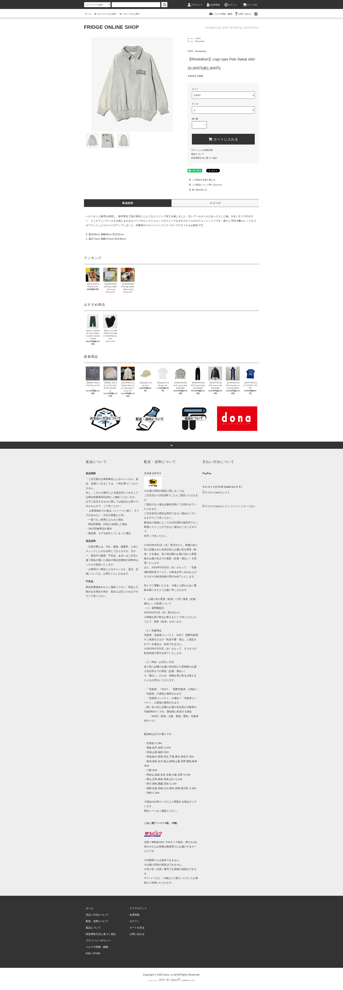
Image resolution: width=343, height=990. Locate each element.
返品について (197, 154)
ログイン (232, 5)
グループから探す (131, 14)
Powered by (153, 980)
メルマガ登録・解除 (222, 14)
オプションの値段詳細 (202, 150)
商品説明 (127, 203)
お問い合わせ (244, 14)
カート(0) (252, 5)
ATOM (96, 953)
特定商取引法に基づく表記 (204, 158)
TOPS (198, 39)
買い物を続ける (199, 190)
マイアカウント (138, 908)
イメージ (215, 203)
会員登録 (215, 5)
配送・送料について (97, 921)
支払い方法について (97, 914)
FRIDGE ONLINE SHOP (111, 27)
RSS (88, 953)
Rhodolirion (200, 41)
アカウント (197, 5)
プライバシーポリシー (98, 940)
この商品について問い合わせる (207, 185)
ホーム (88, 14)
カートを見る (137, 927)
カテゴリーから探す (107, 14)
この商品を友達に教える (203, 180)
